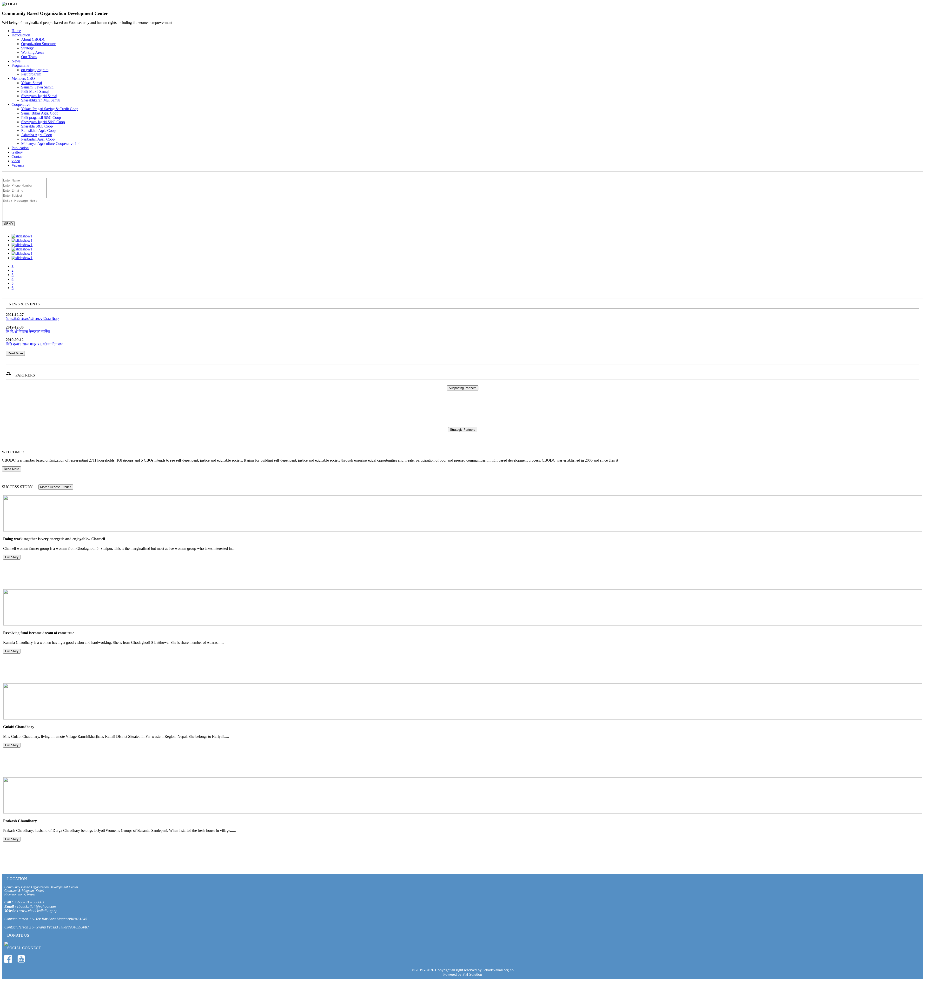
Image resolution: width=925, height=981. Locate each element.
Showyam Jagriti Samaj (39, 96)
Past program (31, 74)
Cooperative (21, 104)
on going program (34, 70)
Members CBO (23, 78)
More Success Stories (55, 487)
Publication (20, 148)
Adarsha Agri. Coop (36, 135)
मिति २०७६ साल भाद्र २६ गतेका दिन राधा (34, 344)
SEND (8, 224)
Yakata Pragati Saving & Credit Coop (49, 109)
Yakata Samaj (31, 83)
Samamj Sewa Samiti (37, 87)
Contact (17, 157)
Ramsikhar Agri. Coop (38, 130)
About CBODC (33, 39)
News (16, 61)
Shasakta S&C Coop (37, 126)
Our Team (29, 57)
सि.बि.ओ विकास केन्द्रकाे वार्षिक (28, 331)
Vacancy (18, 165)
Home (16, 31)
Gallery (17, 152)
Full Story (12, 557)
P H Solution (472, 974)
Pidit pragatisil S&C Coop (41, 117)
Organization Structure (38, 44)
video (16, 161)
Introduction (21, 35)
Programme (20, 65)
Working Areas (32, 52)
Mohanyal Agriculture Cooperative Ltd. (51, 143)
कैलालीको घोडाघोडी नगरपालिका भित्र (32, 319)
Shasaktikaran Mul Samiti (40, 100)
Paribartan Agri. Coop (38, 139)
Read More (15, 353)
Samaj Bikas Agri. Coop (39, 113)
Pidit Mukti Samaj (35, 91)
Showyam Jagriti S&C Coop (43, 122)
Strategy (27, 48)
